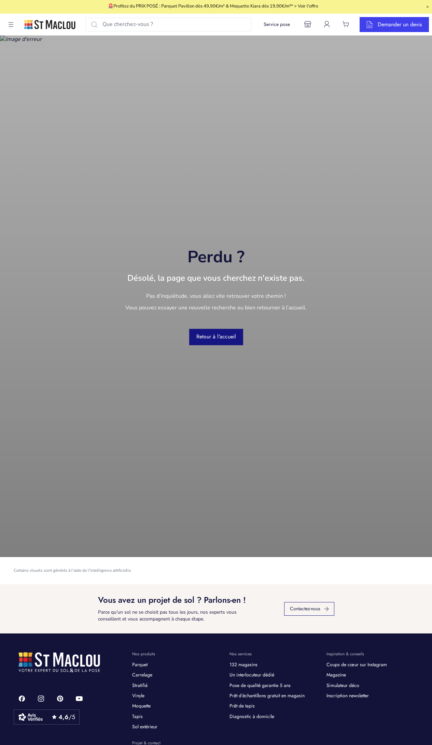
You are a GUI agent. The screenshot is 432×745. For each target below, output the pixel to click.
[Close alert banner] (427, 7)
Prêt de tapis (242, 705)
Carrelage (142, 674)
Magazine (336, 674)
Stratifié (140, 685)
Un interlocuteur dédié (251, 674)
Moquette (141, 705)
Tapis (137, 716)
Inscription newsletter (347, 695)
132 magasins (243, 664)
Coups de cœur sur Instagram (356, 664)
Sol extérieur (144, 726)
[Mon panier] (345, 24)
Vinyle (138, 695)
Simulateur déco (342, 685)
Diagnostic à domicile (251, 716)
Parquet (140, 664)
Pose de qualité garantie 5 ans (260, 685)
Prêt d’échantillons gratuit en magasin (267, 695)
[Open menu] (10, 24)
